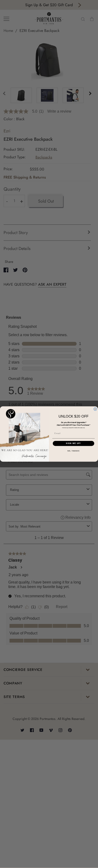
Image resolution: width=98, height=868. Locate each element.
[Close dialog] (95, 409)
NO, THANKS (73, 451)
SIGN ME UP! (73, 443)
